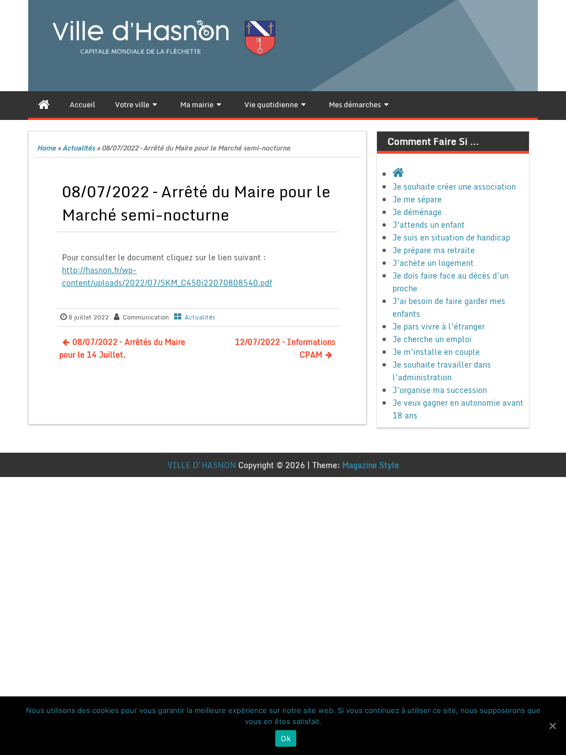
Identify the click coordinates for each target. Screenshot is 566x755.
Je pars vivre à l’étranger (438, 326)
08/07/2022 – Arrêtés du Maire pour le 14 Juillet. (122, 348)
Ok (286, 738)
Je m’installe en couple (436, 351)
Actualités (78, 148)
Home (46, 148)
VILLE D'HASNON (201, 465)
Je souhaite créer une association (454, 186)
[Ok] (552, 725)
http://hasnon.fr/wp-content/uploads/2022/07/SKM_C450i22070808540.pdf (167, 276)
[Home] (44, 104)
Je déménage (417, 212)
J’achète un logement (433, 262)
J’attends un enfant (428, 224)
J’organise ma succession (439, 390)
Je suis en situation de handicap (451, 237)
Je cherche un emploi (431, 339)
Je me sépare (417, 199)
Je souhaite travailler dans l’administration (441, 371)
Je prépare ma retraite (433, 250)
